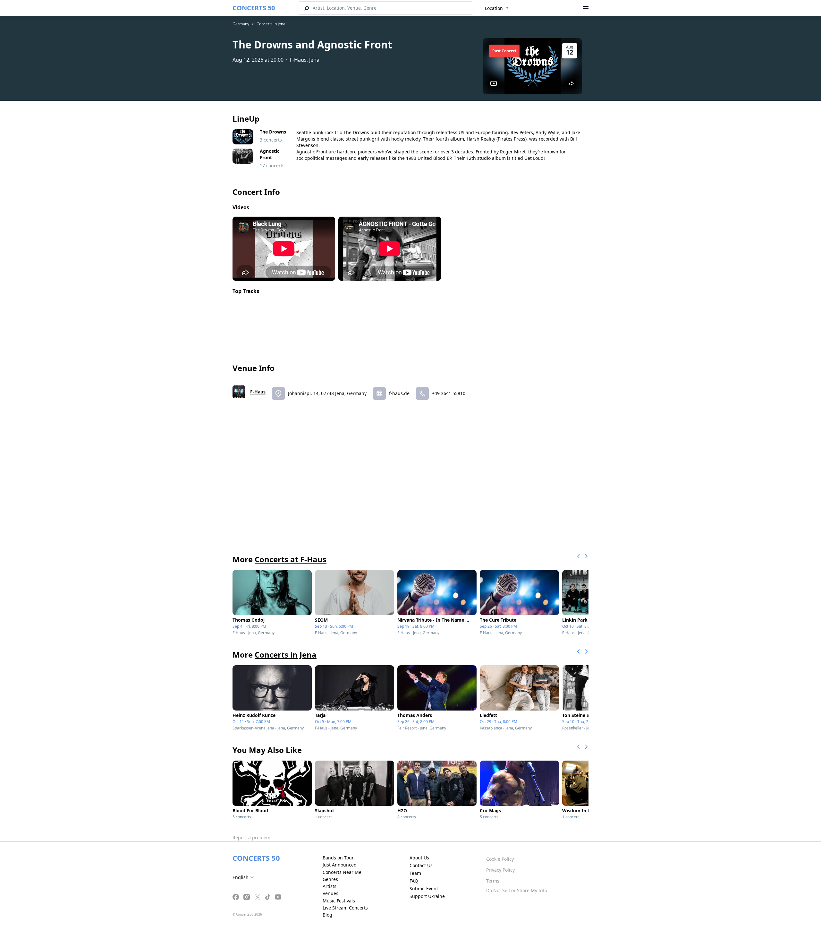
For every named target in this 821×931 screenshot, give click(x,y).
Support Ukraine (427, 896)
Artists (329, 886)
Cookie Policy (500, 859)
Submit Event (424, 888)
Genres (330, 879)
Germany (241, 24)
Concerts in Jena (271, 24)
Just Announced (340, 865)
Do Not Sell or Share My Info (516, 890)
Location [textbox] (494, 8)
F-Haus (258, 392)
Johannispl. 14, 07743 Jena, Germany (327, 393)
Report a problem (251, 837)
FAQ (414, 881)
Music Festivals (339, 901)
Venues (330, 893)
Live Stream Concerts (345, 908)
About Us (419, 858)
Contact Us (421, 865)
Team (415, 873)
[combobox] (497, 8)
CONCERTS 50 (254, 8)
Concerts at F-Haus (290, 559)
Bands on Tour (338, 858)
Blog (327, 915)
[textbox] (245, 877)
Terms (492, 881)
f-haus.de (399, 393)
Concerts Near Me (342, 872)
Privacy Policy (500, 870)
